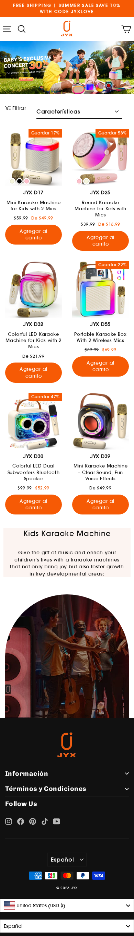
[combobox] (67, 905)
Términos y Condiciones (46, 789)
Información (26, 774)
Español (62, 859)
